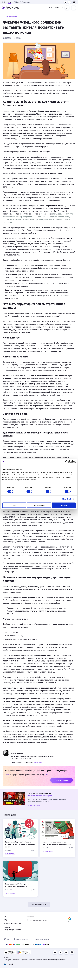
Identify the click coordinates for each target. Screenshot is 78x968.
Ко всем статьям (10, 16)
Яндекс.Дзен (38, 762)
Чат (8, 939)
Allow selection (39, 505)
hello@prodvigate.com (42, 939)
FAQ (3, 2)
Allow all (64, 505)
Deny (14, 505)
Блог (9, 2)
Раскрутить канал (62, 780)
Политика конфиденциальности (12, 928)
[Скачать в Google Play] (24, 952)
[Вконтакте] (65, 2)
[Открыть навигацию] (74, 8)
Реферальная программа (37, 920)
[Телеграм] (69, 2)
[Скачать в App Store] (10, 952)
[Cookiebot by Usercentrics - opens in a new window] (67, 461)
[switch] (29, 491)
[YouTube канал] (55, 952)
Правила (30, 916)
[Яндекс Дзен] (74, 2)
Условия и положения (12, 924)
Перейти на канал (34, 805)
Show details (67, 499)
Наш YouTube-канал (23, 2)
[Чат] (67, 8)
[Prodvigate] (10, 7)
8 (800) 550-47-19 (56, 8)
